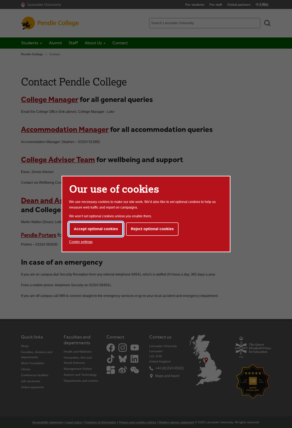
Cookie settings (81, 242)
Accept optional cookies (96, 229)
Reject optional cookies (152, 229)
